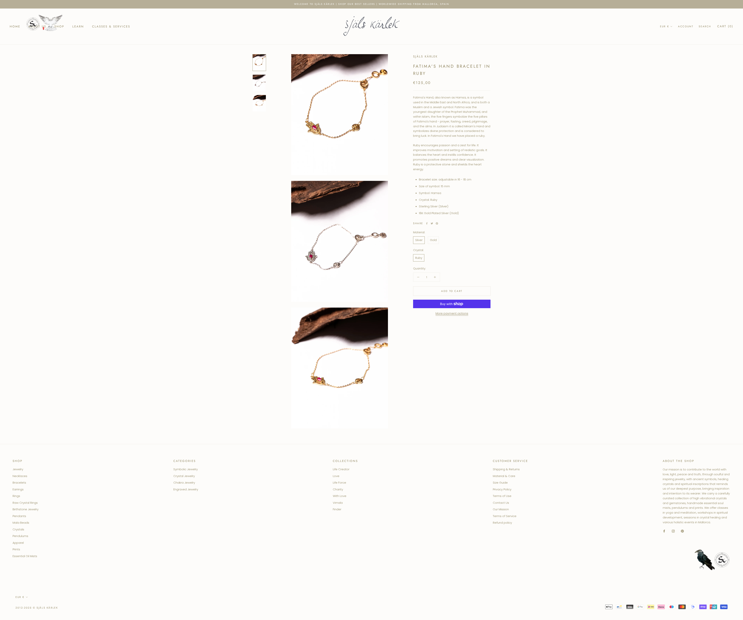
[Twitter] (432, 223)
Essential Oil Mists (25, 556)
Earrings (18, 489)
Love (336, 476)
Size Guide (500, 483)
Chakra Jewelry (184, 483)
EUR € (664, 26)
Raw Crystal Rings (25, 503)
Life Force (339, 483)
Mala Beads (21, 523)
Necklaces (20, 476)
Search (705, 26)
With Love (339, 496)
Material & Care (504, 476)
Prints (16, 549)
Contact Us (501, 503)
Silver (419, 240)
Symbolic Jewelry (185, 469)
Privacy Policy (502, 489)
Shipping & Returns (506, 469)
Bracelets (19, 483)
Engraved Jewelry (185, 489)
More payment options (452, 313)
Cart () (725, 26)
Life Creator (341, 469)
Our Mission (501, 509)
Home (15, 26)
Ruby (418, 258)
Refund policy (502, 523)
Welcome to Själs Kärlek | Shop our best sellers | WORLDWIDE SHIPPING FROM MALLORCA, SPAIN (371, 4)
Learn (78, 26)
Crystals (18, 529)
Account (685, 26)
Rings (16, 496)
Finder (337, 509)
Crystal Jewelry (184, 476)
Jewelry (18, 469)
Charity (338, 489)
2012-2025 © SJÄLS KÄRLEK (36, 608)
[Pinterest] (437, 223)
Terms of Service (504, 516)
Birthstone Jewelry (26, 509)
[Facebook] (427, 223)
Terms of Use (502, 496)
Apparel (18, 543)
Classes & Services (111, 26)
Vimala (338, 503)
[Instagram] (673, 530)
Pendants (19, 516)
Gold (433, 240)
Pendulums (20, 536)
